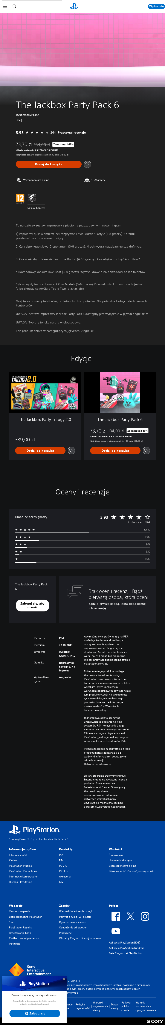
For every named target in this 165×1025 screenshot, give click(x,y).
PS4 (61, 860)
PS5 (61, 855)
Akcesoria (65, 876)
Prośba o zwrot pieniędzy (24, 938)
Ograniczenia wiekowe (72, 922)
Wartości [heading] (115, 849)
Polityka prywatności (83, 1006)
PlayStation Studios (20, 866)
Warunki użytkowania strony (100, 1006)
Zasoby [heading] (64, 906)
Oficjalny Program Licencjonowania (80, 938)
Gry (33, 839)
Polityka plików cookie (126, 1006)
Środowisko (116, 855)
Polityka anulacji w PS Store (75, 917)
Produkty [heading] (66, 849)
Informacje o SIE (18, 855)
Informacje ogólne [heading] (22, 849)
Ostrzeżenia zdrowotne (98, 764)
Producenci (65, 933)
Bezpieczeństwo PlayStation (25, 917)
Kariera (13, 860)
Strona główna (17, 839)
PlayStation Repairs (20, 927)
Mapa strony (114, 1006)
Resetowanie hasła (20, 933)
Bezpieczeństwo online (122, 866)
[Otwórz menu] (5, 6)
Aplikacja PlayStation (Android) (127, 948)
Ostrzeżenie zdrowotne (73, 927)
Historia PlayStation (20, 882)
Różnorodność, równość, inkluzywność (131, 871)
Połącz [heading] (113, 906)
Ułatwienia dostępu (120, 860)
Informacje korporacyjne (23, 876)
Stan (11, 922)
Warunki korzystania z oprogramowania (146, 1006)
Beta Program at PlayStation (125, 953)
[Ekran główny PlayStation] (74, 6)
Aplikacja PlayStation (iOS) (124, 942)
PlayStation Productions (23, 871)
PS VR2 (63, 866)
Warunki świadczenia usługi (75, 911)
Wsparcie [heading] (16, 906)
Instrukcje (14, 943)
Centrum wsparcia (20, 911)
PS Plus (63, 871)
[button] (32, 605)
